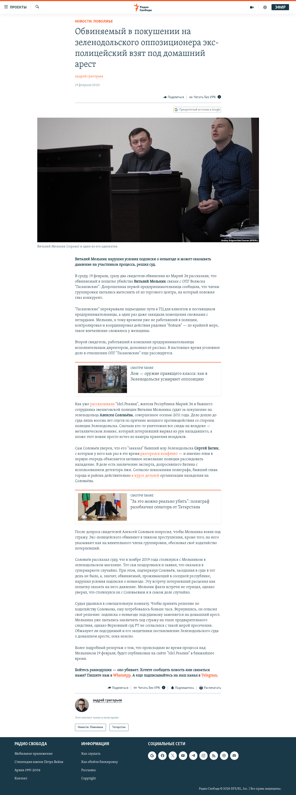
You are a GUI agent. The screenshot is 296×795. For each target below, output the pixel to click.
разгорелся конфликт (159, 454)
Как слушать (90, 754)
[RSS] (214, 755)
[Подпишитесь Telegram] (193, 755)
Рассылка (88, 770)
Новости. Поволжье (94, 22)
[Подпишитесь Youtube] (183, 755)
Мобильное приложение (34, 754)
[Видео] (252, 7)
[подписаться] (234, 755)
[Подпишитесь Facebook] (162, 755)
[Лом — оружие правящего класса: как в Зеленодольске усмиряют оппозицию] (102, 379)
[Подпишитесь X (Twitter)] (173, 755)
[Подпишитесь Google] (152, 755)
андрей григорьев (89, 76)
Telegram (209, 676)
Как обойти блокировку (99, 762)
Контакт (21, 778)
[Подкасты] (224, 755)
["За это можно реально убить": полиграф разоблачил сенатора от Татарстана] (102, 507)
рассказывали (102, 404)
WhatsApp (121, 676)
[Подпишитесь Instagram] (203, 755)
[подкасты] (265, 7)
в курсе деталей (145, 476)
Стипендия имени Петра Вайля (39, 762)
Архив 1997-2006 (27, 770)
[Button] (173, 97)
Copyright (88, 778)
